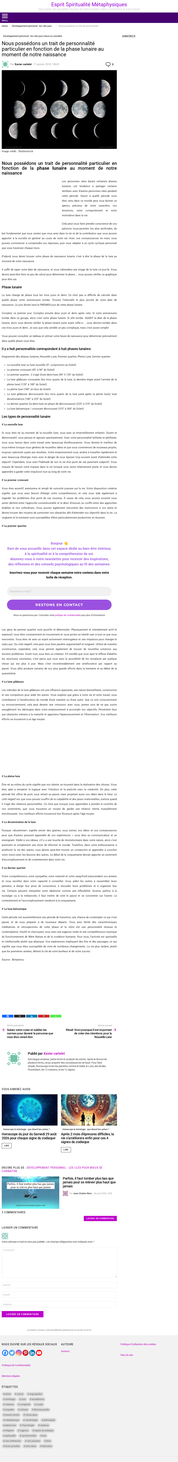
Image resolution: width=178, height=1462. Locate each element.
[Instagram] (19, 1353)
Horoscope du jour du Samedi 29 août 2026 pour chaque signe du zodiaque (29, 1136)
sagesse (24, 1430)
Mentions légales (11, 1376)
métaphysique (12, 1420)
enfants (24, 1409)
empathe (9, 1409)
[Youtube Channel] (39, 1353)
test (44, 1435)
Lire (6, 1145)
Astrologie (10, 1399)
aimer (8, 1394)
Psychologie (28, 1425)
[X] (19, 1016)
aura (23, 1399)
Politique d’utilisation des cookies (138, 1344)
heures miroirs (12, 1415)
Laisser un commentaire (100, 1218)
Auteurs (65, 1351)
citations (9, 1404)
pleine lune (10, 1425)
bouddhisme (38, 1399)
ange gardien (35, 1394)
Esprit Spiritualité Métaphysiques (89, 4)
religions (9, 1430)
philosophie (49, 1420)
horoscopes (31, 1415)
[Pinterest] (43, 1016)
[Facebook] (7, 1016)
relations (44, 1425)
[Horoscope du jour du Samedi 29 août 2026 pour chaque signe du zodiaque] (30, 1110)
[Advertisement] (31, 203)
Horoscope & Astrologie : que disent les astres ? (26, 1129)
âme (48, 1441)
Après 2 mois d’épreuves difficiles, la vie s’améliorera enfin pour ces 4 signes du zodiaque (87, 1138)
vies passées (33, 1441)
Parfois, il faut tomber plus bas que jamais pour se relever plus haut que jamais (89, 1182)
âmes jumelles (12, 1446)
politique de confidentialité (67, 615)
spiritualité (10, 1435)
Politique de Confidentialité (16, 1365)
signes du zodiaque (43, 1430)
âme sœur (31, 1446)
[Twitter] (12, 1353)
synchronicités (29, 1435)
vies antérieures (13, 1441)
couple (39, 1404)
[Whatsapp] (55, 1016)
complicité (25, 1404)
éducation (47, 1446)
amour (20, 1394)
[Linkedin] (31, 1016)
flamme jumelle (41, 1409)
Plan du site (126, 1355)
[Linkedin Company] (32, 1353)
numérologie (31, 1420)
